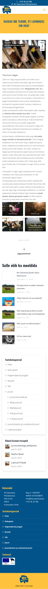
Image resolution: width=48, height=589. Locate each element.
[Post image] (8, 276)
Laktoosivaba (15, 429)
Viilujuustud (16, 413)
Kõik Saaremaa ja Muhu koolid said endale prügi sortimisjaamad (30, 312)
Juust (10, 391)
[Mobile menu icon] (44, 9)
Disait (30, 586)
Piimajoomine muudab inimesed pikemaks (30, 287)
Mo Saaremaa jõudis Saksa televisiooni (28, 274)
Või (9, 386)
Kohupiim (13, 369)
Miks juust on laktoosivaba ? (29, 323)
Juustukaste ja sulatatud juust (23, 424)
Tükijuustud (16, 418)
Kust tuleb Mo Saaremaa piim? (14, 45)
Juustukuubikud (18, 397)
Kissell (11, 380)
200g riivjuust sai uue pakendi (29, 298)
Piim (10, 364)
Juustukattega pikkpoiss (24, 445)
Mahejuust (15, 407)
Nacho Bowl (17, 454)
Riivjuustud (16, 402)
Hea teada (7, 42)
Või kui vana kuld (24, 336)
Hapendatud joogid (18, 375)
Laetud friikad (18, 462)
